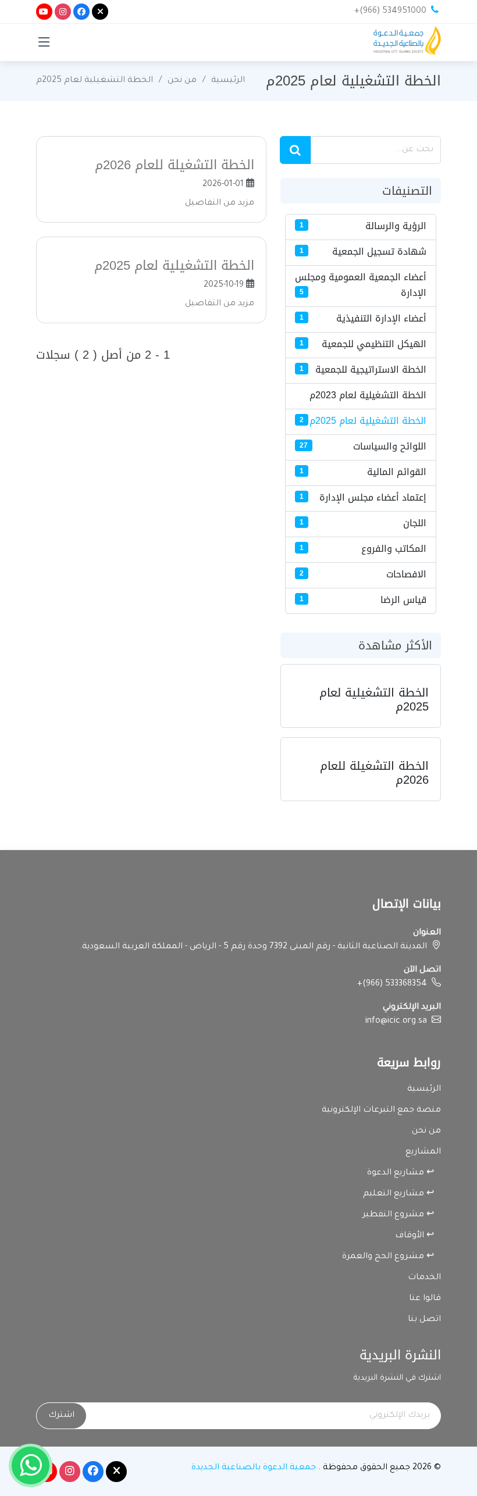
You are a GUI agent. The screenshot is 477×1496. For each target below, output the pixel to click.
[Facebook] (81, 11)
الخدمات (424, 1278)
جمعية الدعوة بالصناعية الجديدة (253, 1468)
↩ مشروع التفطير (401, 1215)
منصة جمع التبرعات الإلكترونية (381, 1110)
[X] (100, 11)
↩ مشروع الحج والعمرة (391, 1257)
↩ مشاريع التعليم (402, 1194)
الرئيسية (228, 80)
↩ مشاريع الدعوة (404, 1173)
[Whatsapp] (30, 1465)
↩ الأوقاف (418, 1236)
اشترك (61, 1415)
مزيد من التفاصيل (219, 203)
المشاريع (423, 1152)
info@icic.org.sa (396, 1021)
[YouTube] (44, 11)
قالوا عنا (425, 1299)
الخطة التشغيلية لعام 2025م (94, 80)
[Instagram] (63, 11)
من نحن (182, 80)
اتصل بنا (424, 1319)
